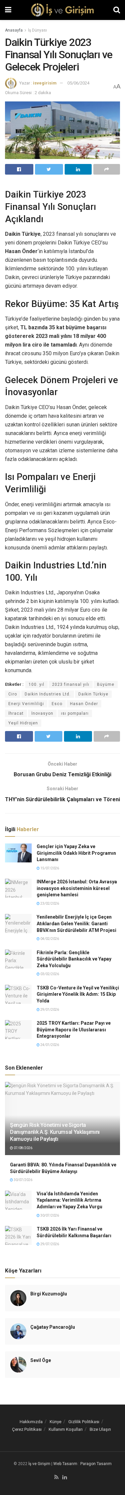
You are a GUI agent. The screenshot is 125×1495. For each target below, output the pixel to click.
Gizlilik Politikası (83, 1421)
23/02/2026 (49, 903)
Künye (55, 1421)
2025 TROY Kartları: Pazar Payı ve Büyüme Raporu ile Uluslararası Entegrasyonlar (74, 1029)
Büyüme (105, 684)
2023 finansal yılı (70, 684)
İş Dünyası (37, 30)
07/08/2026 (22, 1148)
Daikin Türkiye (93, 694)
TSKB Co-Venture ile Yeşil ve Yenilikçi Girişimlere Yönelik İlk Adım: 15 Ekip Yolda (78, 994)
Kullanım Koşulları (66, 1429)
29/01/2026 (49, 1009)
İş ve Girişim (39, 1463)
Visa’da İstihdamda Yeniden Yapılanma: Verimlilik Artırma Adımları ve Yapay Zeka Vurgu (69, 1200)
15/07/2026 (49, 868)
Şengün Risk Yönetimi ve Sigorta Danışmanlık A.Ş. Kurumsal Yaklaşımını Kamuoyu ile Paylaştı (55, 1132)
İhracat (16, 713)
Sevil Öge (40, 1360)
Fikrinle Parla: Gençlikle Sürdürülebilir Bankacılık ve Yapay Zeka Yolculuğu (74, 959)
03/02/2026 (49, 974)
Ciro (12, 694)
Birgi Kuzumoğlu (48, 1293)
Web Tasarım (65, 1463)
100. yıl (36, 684)
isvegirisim (45, 82)
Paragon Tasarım (96, 1463)
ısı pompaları (75, 713)
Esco (57, 703)
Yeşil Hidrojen (23, 723)
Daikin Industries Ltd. (48, 694)
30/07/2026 (22, 1180)
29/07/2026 (49, 1244)
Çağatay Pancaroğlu (52, 1327)
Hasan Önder (84, 703)
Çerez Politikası (27, 1429)
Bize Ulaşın (100, 1429)
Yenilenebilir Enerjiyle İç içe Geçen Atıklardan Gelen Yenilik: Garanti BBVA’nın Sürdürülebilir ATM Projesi (76, 923)
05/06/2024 (78, 82)
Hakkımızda (31, 1421)
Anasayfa (14, 30)
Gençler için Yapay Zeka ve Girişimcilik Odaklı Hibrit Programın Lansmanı (76, 853)
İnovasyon (42, 713)
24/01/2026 (49, 1045)
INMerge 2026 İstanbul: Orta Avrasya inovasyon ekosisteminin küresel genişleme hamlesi (77, 888)
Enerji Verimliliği (26, 703)
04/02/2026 (49, 939)
